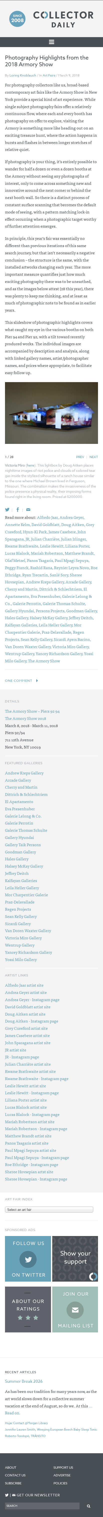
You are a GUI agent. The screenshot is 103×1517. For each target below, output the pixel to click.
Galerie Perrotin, (28, 603)
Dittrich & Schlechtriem (26, 794)
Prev (80, 457)
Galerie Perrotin (19, 823)
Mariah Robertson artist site (29, 1121)
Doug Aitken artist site (25, 1014)
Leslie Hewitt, (52, 546)
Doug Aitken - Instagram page (31, 1021)
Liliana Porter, (77, 546)
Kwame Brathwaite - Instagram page (36, 1078)
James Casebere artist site (27, 1035)
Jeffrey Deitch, (81, 617)
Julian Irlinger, (74, 539)
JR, (28, 539)
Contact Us (15, 1475)
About (10, 1467)
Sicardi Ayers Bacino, (72, 639)
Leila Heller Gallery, (56, 624)
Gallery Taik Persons (23, 844)
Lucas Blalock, (18, 553)
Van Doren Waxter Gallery (28, 930)
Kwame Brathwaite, (22, 546)
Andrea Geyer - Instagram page (32, 999)
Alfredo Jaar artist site (24, 985)
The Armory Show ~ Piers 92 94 (32, 711)
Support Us (63, 1467)
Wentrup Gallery (19, 945)
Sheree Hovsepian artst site (29, 1171)
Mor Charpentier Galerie (26, 894)
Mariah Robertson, (48, 553)
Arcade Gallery (18, 780)
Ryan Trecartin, (36, 574)
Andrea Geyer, (72, 517)
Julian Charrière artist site (28, 1064)
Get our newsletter (36, 1495)
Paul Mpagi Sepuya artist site (30, 1150)
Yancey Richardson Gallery (28, 952)
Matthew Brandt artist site (28, 1135)
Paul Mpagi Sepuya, (72, 560)
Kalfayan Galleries (21, 880)
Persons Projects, (51, 610)
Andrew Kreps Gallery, (46, 581)
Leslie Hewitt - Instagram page (32, 1092)
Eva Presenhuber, (46, 596)
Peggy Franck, (17, 567)
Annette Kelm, (18, 524)
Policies (60, 1483)
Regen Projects (18, 909)
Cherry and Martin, (22, 589)
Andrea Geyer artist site (26, 992)
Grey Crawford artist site (26, 1028)
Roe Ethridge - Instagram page (31, 1164)
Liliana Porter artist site (26, 1100)
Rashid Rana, (42, 567)
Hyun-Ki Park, (35, 531)
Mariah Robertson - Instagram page (36, 1128)
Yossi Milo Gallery (21, 959)
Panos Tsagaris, (41, 560)
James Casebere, (63, 531)
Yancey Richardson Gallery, (60, 653)
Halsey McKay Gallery (24, 866)
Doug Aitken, (73, 524)
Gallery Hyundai (19, 837)
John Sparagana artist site (27, 1042)
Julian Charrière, (46, 539)
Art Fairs (49, 75)
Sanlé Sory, (60, 574)
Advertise (62, 1475)
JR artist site (15, 1049)
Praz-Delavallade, (57, 632)
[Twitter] (7, 509)
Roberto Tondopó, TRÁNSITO (25, 1436)
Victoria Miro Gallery (23, 937)
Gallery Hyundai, (20, 610)
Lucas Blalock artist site (26, 1107)
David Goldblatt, (46, 524)
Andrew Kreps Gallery (24, 772)
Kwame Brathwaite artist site (30, 1071)
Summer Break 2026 (24, 1381)
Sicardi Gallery (18, 923)
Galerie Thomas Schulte (26, 830)
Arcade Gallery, (79, 581)
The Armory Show (44, 660)
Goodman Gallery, (82, 610)
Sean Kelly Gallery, (37, 639)
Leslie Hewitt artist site (25, 1085)
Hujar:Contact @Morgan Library (26, 1423)
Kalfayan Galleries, (22, 624)
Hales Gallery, (17, 617)
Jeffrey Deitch (17, 873)
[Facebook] (18, 509)
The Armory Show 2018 (25, 718)
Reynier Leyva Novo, (72, 567)
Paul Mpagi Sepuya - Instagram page (37, 1157)
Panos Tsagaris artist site (26, 1143)
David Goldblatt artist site (27, 1006)
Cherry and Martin (21, 787)
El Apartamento (19, 801)
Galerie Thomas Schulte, (64, 603)
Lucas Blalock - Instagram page (32, 1114)
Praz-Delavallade (19, 901)
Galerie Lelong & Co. (23, 816)
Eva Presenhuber (20, 808)
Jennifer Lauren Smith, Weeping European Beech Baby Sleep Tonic (51, 1429)
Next (94, 457)
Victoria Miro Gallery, (71, 646)
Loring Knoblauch (23, 75)
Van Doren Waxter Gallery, (28, 646)
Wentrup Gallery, (20, 653)
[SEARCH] (89, 1506)
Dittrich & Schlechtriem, (61, 589)
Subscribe (13, 1483)
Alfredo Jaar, (48, 517)
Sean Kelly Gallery (21, 916)
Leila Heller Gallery (22, 887)
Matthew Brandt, (80, 553)
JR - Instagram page (22, 1056)
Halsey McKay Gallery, (49, 617)
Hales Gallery (16, 858)
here (30, 465)
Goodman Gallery (20, 851)
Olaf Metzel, (16, 560)
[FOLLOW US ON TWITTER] (7, 1495)
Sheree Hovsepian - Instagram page (36, 1178)
